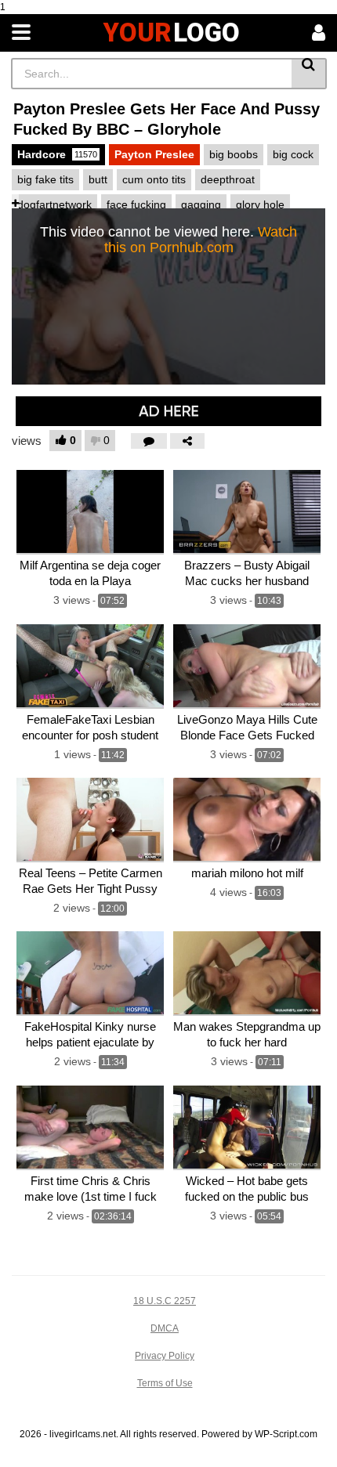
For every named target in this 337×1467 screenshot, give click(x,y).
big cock (293, 154)
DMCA (164, 1328)
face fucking (136, 204)
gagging (201, 204)
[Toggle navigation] (21, 32)
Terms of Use (165, 1383)
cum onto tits (154, 179)
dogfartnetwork (54, 204)
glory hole (260, 204)
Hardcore (57, 154)
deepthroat (228, 179)
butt (98, 179)
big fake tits (45, 179)
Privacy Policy (164, 1355)
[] (309, 73)
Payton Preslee (154, 154)
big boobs (233, 154)
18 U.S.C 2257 (164, 1300)
